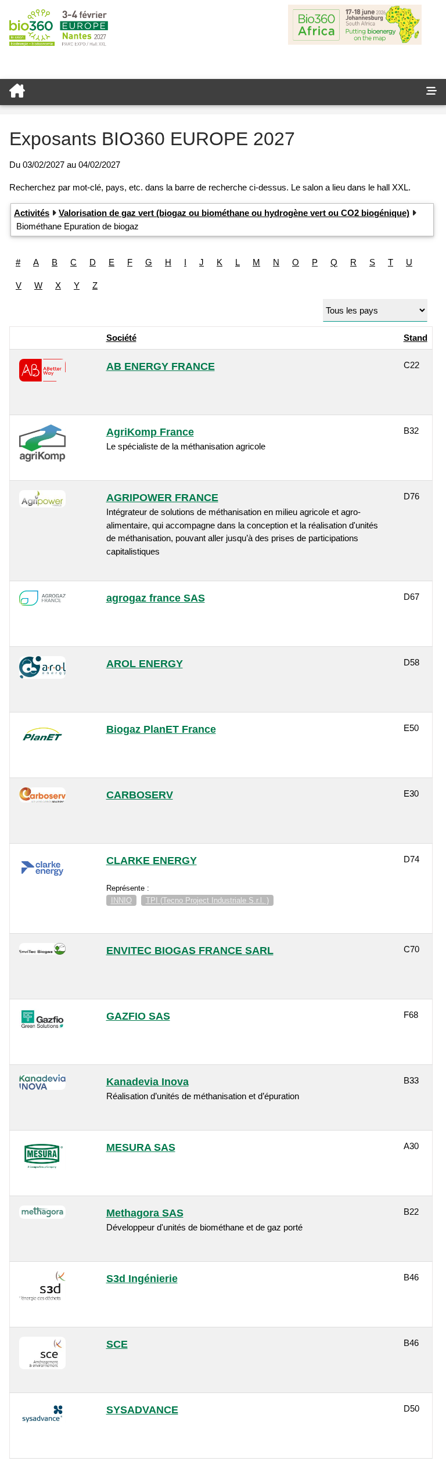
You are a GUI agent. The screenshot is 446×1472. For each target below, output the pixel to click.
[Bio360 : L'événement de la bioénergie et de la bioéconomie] (208, 92)
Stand (415, 338)
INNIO (121, 900)
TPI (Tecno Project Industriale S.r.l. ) (207, 900)
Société (121, 338)
